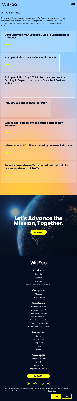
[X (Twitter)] (42, 384)
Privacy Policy (52, 391)
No (67, 396)
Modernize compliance (38, 313)
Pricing (38, 346)
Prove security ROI (38, 316)
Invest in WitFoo (38, 297)
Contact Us (38, 232)
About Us (38, 294)
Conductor (38, 274)
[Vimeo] (48, 384)
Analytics (38, 281)
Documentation (38, 339)
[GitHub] (35, 384)
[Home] (9, 4)
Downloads (38, 365)
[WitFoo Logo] (38, 262)
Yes (56, 396)
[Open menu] (73, 4)
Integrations (38, 342)
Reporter (38, 278)
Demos (38, 336)
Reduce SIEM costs (38, 307)
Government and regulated (38, 326)
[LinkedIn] (29, 384)
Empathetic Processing (38, 368)
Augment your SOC (38, 310)
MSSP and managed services (38, 323)
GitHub (38, 362)
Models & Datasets (38, 359)
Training (38, 349)
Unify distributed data (38, 320)
